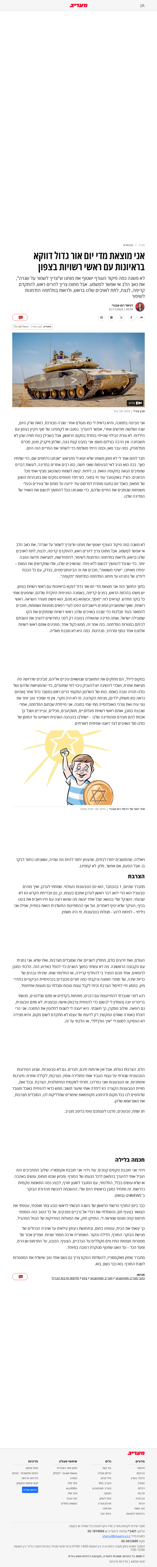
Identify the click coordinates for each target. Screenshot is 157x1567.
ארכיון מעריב (104, 1503)
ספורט (141, 1483)
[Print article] (101, 317)
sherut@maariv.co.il (116, 1536)
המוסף (107, 1493)
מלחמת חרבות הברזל (65, 1278)
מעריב (141, 245)
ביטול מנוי (106, 1513)
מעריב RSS (105, 1483)
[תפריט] (148, 5)
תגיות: (141, 1275)
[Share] (141, 317)
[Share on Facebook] (131, 317)
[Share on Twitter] (121, 317)
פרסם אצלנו (104, 1473)
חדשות (141, 1468)
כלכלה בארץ (138, 1478)
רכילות (141, 1488)
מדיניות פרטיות (30, 1478)
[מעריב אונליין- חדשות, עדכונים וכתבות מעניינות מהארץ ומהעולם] (78, 5)
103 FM (72, 1483)
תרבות (141, 1493)
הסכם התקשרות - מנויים (25, 1473)
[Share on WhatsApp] (111, 317)
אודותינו (107, 1508)
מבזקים (141, 1473)
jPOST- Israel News (65, 1473)
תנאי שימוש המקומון (27, 1483)
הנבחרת (128, 245)
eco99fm (71, 1488)
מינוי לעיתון (105, 1498)
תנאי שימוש (32, 1468)
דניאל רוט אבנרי (122, 305)
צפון (84, 1278)
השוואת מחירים (69, 1503)
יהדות (142, 1503)
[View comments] (20, 317)
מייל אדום (106, 1478)
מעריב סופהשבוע (101, 1278)
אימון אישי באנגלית (67, 1468)
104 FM (72, 1493)
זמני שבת (72, 1498)
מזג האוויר (139, 1508)
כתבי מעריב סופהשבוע (130, 1278)
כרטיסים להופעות (135, 1513)
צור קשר (106, 1468)
